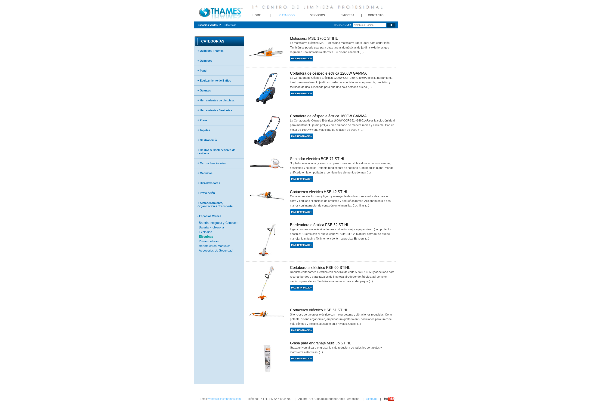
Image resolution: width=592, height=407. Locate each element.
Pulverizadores (209, 241)
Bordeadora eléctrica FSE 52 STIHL (319, 225)
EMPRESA (348, 15)
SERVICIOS (317, 15)
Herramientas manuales (215, 246)
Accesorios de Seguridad (215, 250)
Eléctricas (230, 25)
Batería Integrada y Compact (218, 223)
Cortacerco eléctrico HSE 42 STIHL (319, 192)
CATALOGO (287, 15)
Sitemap (371, 399)
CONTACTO (375, 15)
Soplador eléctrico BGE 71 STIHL (317, 159)
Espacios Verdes (208, 25)
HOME (257, 15)
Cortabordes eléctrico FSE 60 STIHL (320, 268)
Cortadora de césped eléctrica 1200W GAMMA (328, 73)
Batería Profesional (212, 227)
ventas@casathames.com (224, 399)
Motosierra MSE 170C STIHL (314, 38)
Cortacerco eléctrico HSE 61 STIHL (319, 310)
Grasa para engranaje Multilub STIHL (320, 343)
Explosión (205, 232)
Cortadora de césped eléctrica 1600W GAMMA (328, 116)
